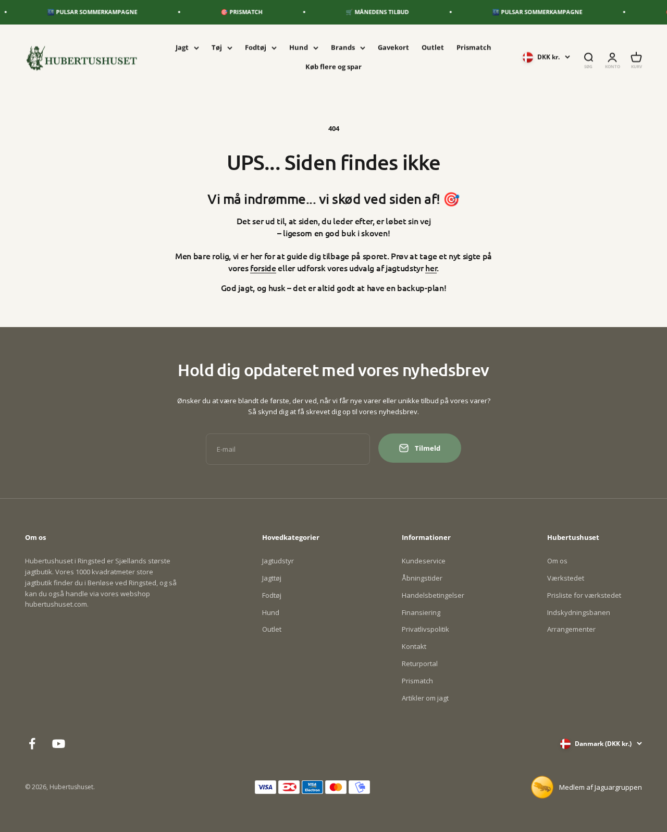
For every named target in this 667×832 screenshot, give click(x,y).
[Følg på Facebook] (32, 744)
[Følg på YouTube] (59, 744)
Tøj (217, 47)
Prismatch (473, 47)
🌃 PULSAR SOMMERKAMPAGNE (85, 12)
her (431, 267)
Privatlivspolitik (425, 629)
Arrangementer (571, 629)
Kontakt (414, 646)
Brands (343, 47)
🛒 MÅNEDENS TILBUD (369, 12)
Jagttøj (271, 578)
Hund (298, 47)
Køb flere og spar (333, 66)
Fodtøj (255, 47)
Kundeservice (424, 560)
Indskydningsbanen (578, 612)
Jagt (182, 47)
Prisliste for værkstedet (584, 595)
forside (263, 267)
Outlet (433, 47)
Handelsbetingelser (433, 595)
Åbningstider (422, 578)
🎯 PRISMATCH (234, 12)
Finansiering (421, 612)
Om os (557, 560)
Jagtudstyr (278, 560)
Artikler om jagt (425, 698)
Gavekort (393, 47)
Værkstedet (565, 578)
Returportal (420, 663)
